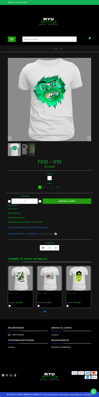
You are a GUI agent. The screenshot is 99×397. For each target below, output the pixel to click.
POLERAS (49, 49)
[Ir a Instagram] (7, 375)
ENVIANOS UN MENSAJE (61, 347)
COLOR (49, 174)
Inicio (10, 49)
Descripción (13, 205)
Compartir (49, 243)
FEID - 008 (42, 293)
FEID (41, 49)
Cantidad (25, 196)
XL (52, 187)
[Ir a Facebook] (3, 375)
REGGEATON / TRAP (30, 49)
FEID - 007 (13, 293)
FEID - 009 (71, 293)
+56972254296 (17, 335)
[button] (9, 311)
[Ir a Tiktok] (15, 375)
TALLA (49, 183)
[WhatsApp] (11, 375)
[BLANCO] (49, 178)
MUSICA (17, 49)
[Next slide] (89, 139)
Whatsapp (46, 233)
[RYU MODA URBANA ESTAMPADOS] (48, 21)
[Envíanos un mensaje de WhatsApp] (94, 392)
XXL (58, 187)
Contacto (55, 335)
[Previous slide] (10, 139)
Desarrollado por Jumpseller (80, 394)
